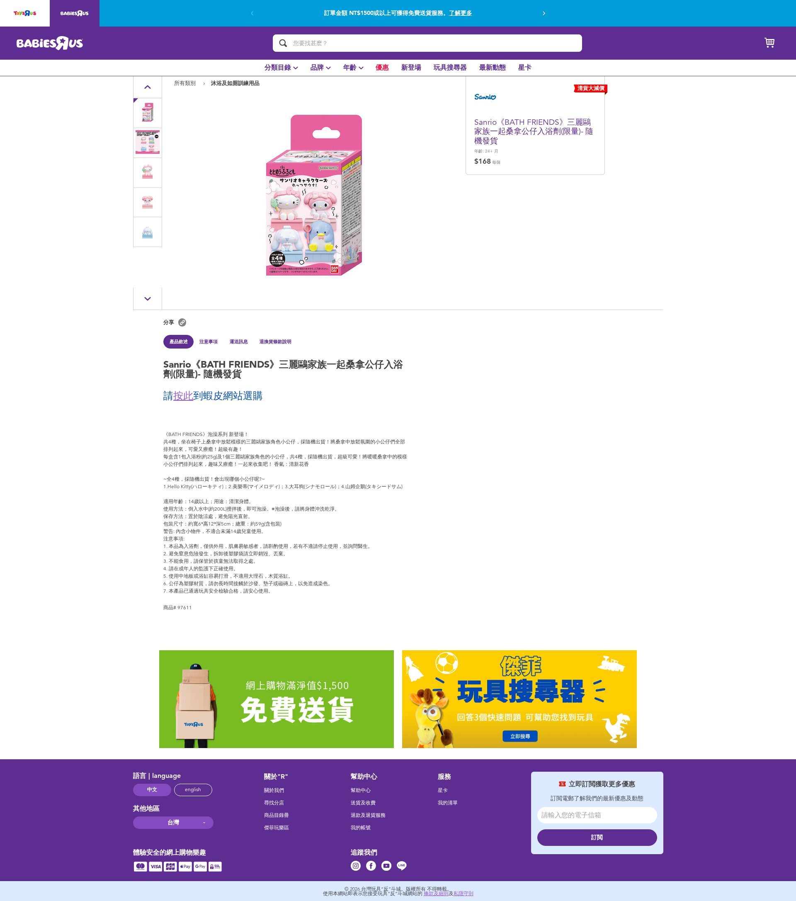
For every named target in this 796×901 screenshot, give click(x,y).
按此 (183, 396)
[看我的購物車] (769, 43)
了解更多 (460, 13)
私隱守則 (463, 893)
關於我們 (274, 790)
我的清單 (448, 803)
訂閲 (597, 837)
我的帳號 (361, 828)
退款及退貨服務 (368, 815)
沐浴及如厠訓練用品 (235, 83)
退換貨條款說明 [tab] (275, 341)
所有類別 (185, 83)
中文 (152, 789)
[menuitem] (281, 68)
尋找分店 (274, 803)
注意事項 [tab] (208, 341)
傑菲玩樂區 (276, 828)
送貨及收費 (363, 803)
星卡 (443, 790)
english (193, 789)
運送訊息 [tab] (239, 341)
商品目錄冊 (276, 815)
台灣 (173, 822)
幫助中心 (361, 790)
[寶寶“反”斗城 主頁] (50, 43)
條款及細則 (436, 893)
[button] (544, 13)
